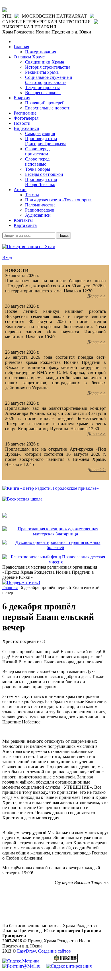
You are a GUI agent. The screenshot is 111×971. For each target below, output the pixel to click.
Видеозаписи (26, 128)
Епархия (22, 97)
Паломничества (40, 204)
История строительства (47, 67)
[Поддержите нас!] (21, 582)
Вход (7, 257)
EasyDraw (26, 951)
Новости (22, 123)
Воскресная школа (43, 92)
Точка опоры (37, 169)
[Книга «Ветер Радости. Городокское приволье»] (50, 488)
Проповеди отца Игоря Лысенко (41, 182)
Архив (20, 189)
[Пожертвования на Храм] (28, 246)
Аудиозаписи (38, 215)
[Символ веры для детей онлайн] (4, 516)
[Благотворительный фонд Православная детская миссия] (55, 562)
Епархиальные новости (48, 107)
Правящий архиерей (45, 102)
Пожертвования (40, 51)
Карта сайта (25, 225)
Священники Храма (44, 62)
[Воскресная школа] (22, 499)
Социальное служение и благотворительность (48, 80)
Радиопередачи (39, 210)
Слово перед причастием (37, 151)
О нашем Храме (29, 56)
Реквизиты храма (42, 72)
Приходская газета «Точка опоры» (58, 199)
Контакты (23, 220)
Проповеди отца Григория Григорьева (45, 141)
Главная (21, 46)
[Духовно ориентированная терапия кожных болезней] (55, 547)
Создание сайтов (54, 951)
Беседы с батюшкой (44, 174)
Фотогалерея (26, 118)
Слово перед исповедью (37, 161)
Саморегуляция (40, 133)
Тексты (32, 194)
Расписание (25, 113)
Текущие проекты (42, 87)
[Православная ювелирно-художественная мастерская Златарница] (55, 533)
